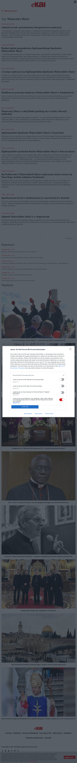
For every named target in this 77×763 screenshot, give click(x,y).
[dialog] (38, 381)
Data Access (38, 413)
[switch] (61, 379)
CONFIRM (25, 407)
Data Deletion (28, 413)
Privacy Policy (49, 413)
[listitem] (38, 375)
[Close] (71, 349)
